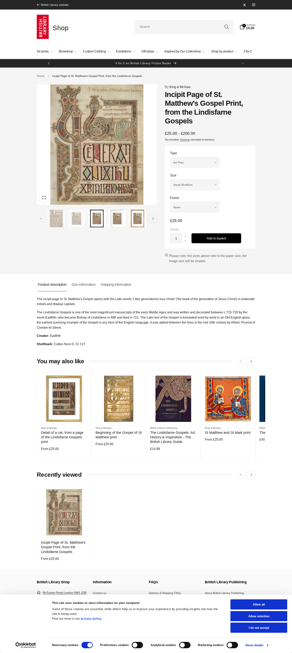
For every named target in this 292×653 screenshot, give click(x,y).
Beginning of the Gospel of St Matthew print (119, 435)
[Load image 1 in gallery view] (56, 218)
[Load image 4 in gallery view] (117, 218)
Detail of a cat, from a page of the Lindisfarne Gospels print (62, 437)
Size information (84, 285)
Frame (174, 198)
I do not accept (259, 627)
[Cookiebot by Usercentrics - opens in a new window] (25, 645)
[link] (53, 5)
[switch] (137, 645)
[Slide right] (243, 63)
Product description (52, 285)
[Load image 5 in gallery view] (137, 218)
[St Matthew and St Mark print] (228, 414)
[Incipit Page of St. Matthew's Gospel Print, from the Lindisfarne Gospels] (64, 528)
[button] (247, 27)
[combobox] (184, 27)
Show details (254, 645)
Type (173, 153)
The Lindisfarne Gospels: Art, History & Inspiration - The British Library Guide (173, 437)
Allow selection (259, 616)
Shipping (185, 139)
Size (173, 175)
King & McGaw (177, 87)
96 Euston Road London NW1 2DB (64, 592)
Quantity (174, 229)
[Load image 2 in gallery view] (76, 218)
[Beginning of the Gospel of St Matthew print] (119, 414)
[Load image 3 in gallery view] (96, 218)
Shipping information (116, 285)
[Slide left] (49, 63)
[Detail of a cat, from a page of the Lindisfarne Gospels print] (64, 414)
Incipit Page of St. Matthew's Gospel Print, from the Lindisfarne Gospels (63, 547)
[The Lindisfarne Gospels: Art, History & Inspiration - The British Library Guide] (173, 414)
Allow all (259, 604)
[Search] (227, 27)
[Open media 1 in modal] (97, 144)
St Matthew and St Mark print (227, 433)
